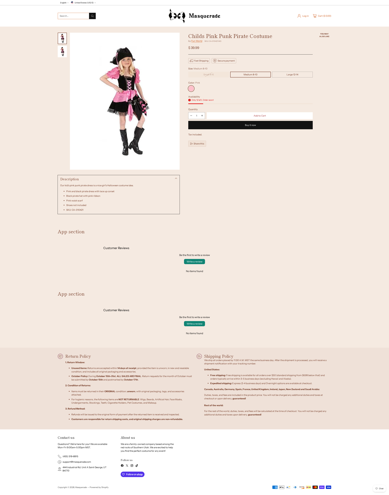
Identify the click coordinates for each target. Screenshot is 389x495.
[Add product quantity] (202, 115)
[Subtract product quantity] (191, 115)
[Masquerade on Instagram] (132, 466)
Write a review (194, 261)
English (63, 3)
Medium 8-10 (250, 74)
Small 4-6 (208, 74)
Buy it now (250, 125)
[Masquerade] (194, 16)
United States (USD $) (84, 3)
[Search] (92, 16)
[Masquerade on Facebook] (122, 466)
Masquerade (81, 487)
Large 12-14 (292, 74)
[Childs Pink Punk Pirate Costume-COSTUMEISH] (125, 101)
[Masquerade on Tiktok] (137, 466)
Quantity (193, 109)
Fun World (196, 40)
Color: (194, 82)
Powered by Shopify (99, 487)
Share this (199, 143)
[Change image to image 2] (62, 51)
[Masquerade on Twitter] (127, 466)
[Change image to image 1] (62, 38)
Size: (197, 68)
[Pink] (191, 88)
